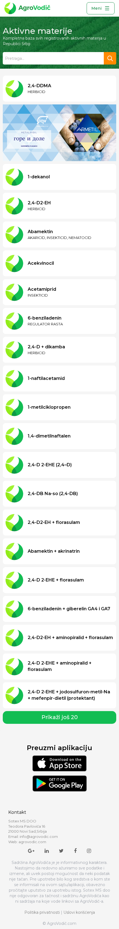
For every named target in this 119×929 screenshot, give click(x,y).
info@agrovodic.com (39, 830)
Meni (96, 8)
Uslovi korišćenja (79, 906)
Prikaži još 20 (60, 711)
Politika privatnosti (42, 906)
